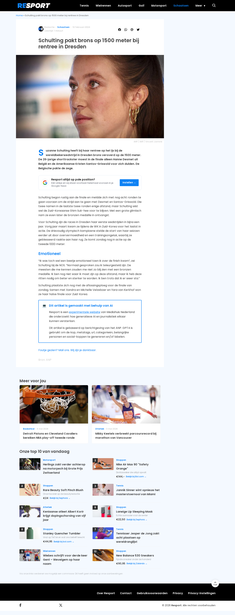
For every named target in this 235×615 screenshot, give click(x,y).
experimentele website (84, 312)
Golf (141, 5)
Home (19, 15)
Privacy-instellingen (202, 593)
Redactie (49, 27)
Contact (126, 593)
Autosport (125, 5)
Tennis (84, 5)
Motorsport (159, 5)
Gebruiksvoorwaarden (152, 593)
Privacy (178, 593)
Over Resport (106, 593)
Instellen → (129, 182)
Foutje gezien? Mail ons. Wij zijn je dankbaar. (67, 350)
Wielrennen (103, 5)
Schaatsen (181, 5)
